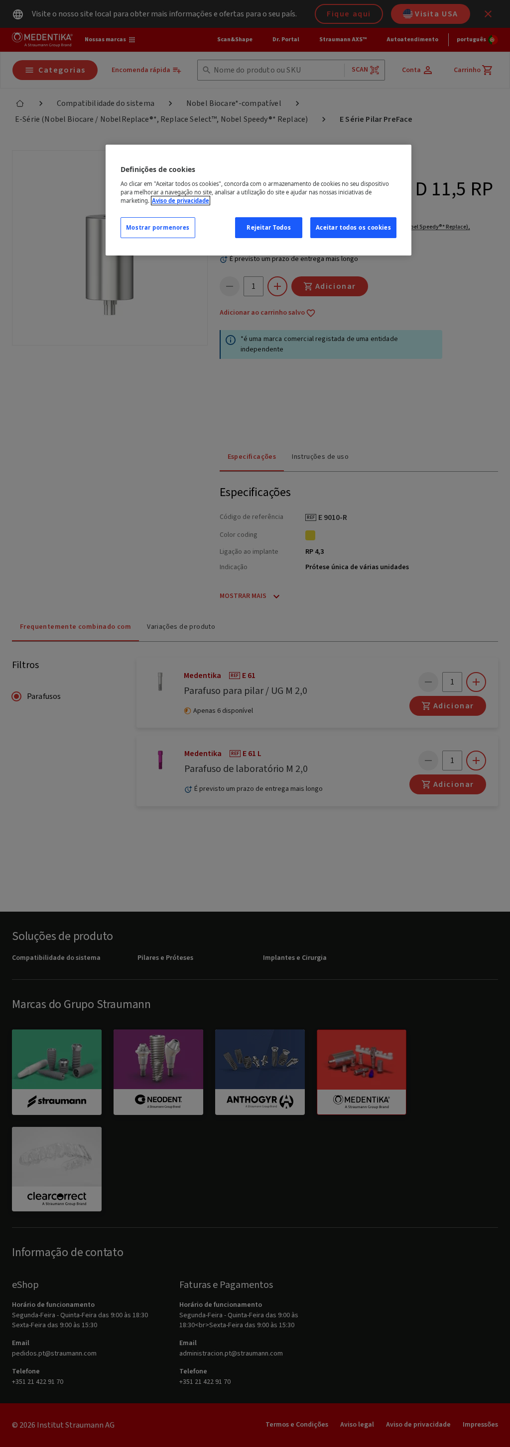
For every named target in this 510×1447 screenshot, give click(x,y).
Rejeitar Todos (269, 227)
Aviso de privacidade (180, 200)
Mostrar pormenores (158, 227)
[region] (258, 200)
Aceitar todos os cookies (353, 227)
